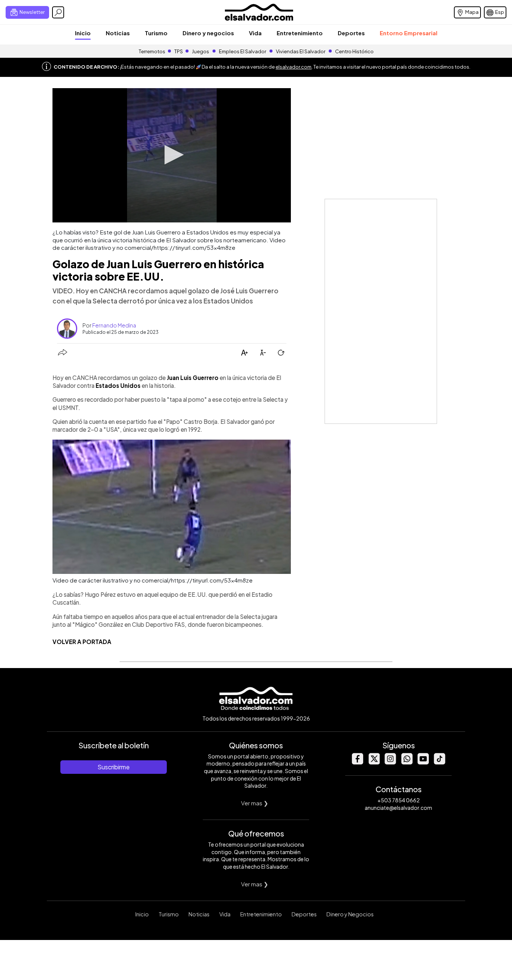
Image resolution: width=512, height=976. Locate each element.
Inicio (83, 32)
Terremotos (152, 51)
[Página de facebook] (357, 762)
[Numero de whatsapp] (407, 762)
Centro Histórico (354, 51)
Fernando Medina (114, 325)
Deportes (351, 32)
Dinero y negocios (208, 32)
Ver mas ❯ (254, 802)
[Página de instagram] (390, 762)
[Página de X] (374, 762)
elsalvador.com (293, 67)
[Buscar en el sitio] (58, 12)
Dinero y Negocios (350, 914)
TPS (178, 51)
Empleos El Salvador (242, 51)
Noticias (118, 32)
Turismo (156, 32)
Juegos (200, 51)
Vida (255, 32)
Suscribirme (113, 767)
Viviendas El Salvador (300, 51)
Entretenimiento (300, 32)
